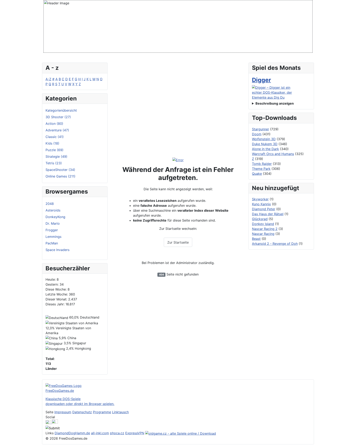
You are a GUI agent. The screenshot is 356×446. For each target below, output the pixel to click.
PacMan (52, 243)
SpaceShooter (60, 170)
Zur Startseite (178, 242)
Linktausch (120, 412)
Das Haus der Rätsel (267, 214)
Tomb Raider (262, 164)
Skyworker (260, 199)
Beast (256, 239)
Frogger (52, 230)
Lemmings (53, 237)
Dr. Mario (53, 223)
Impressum (62, 412)
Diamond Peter (263, 209)
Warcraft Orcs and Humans (273, 154)
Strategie (56, 156)
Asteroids (53, 210)
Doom (256, 134)
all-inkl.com (100, 433)
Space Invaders (57, 250)
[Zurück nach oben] (351, 441)
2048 (50, 204)
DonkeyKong (55, 217)
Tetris (54, 163)
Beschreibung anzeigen (274, 103)
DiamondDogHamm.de (72, 433)
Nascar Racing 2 (265, 229)
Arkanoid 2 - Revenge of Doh (275, 244)
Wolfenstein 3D (264, 139)
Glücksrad (260, 219)
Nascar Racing (263, 234)
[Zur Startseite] (178, 160)
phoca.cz (117, 433)
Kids (52, 143)
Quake (257, 174)
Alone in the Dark (265, 149)
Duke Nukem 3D (265, 144)
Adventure (57, 130)
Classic (55, 137)
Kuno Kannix (261, 204)
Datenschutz (82, 412)
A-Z (48, 79)
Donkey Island (263, 224)
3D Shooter (58, 117)
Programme (102, 412)
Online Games (60, 176)
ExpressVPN (134, 433)
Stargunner (260, 129)
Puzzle (54, 150)
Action (54, 123)
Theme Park (261, 169)
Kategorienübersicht (61, 110)
